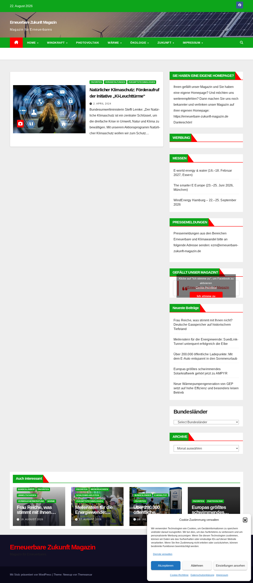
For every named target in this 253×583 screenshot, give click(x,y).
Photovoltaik (87, 42)
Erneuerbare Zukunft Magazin (33, 22)
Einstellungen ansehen (230, 565)
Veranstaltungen (115, 82)
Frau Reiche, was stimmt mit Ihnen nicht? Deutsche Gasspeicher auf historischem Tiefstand (203, 325)
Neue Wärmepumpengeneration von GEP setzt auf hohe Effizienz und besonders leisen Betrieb (206, 388)
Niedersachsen (99, 489)
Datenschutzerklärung (202, 575)
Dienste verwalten (162, 554)
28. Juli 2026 (146, 519)
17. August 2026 (90, 519)
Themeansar (85, 574)
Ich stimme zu (206, 296)
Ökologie (138, 42)
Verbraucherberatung (31, 501)
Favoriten (96, 82)
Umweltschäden (27, 495)
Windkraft (56, 42)
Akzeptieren (165, 565)
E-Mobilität (160, 495)
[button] (245, 520)
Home (32, 42)
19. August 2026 (32, 519)
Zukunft (165, 42)
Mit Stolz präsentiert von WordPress (31, 574)
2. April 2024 (102, 103)
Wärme (114, 42)
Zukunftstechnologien (141, 82)
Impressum (222, 575)
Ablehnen (197, 565)
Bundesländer (26, 489)
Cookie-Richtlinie (179, 575)
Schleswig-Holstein (87, 495)
